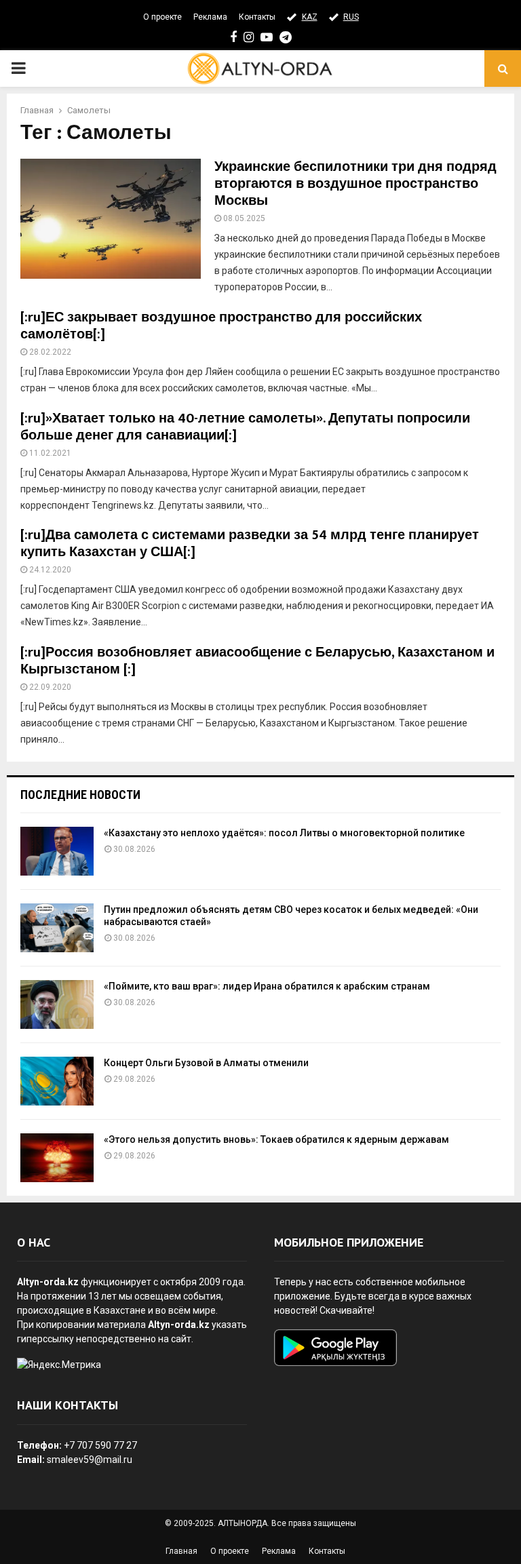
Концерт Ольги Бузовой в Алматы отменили (206, 1062)
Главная (181, 1551)
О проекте (162, 17)
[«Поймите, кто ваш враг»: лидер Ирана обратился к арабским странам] (57, 1004)
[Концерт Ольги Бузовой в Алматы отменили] (57, 1081)
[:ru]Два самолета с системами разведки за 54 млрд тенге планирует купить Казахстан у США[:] (249, 544)
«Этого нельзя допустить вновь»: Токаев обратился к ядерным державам (276, 1139)
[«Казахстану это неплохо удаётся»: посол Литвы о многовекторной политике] (57, 851)
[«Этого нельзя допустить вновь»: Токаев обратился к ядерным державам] (57, 1157)
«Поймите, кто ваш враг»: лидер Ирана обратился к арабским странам (267, 986)
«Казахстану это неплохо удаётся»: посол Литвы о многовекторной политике (284, 832)
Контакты (257, 17)
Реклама (210, 17)
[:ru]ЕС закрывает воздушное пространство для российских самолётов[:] (221, 326)
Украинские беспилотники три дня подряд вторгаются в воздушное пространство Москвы (355, 183)
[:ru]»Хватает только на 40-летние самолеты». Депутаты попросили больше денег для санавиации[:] (245, 427)
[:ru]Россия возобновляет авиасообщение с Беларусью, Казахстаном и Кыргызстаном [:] (257, 661)
